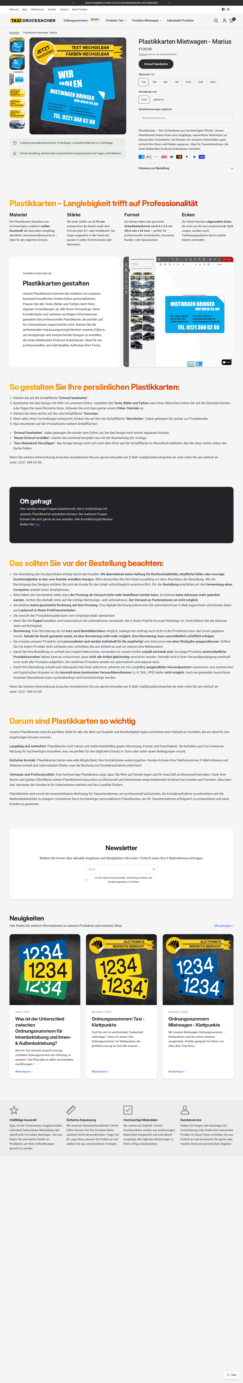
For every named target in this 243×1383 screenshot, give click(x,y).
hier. (37, 524)
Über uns (14, 9)
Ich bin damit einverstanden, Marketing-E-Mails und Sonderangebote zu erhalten (123, 879)
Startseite (14, 32)
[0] (230, 20)
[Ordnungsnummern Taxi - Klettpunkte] (121, 969)
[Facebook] (223, 9)
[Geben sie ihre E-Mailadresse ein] (153, 869)
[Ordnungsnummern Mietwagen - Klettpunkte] (198, 969)
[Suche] (216, 20)
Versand (64, 9)
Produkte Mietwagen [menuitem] (145, 20)
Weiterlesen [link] (22, 1071)
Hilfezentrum (37, 9)
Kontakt (52, 9)
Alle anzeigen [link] (222, 925)
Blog (24, 9)
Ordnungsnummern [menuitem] (76, 20)
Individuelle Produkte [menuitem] (180, 20)
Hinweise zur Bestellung (154, 168)
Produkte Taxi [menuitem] (115, 20)
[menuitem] (15, 9)
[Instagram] (228, 9)
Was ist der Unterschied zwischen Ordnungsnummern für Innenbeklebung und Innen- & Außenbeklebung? (43, 1031)
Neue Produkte (79, 9)
